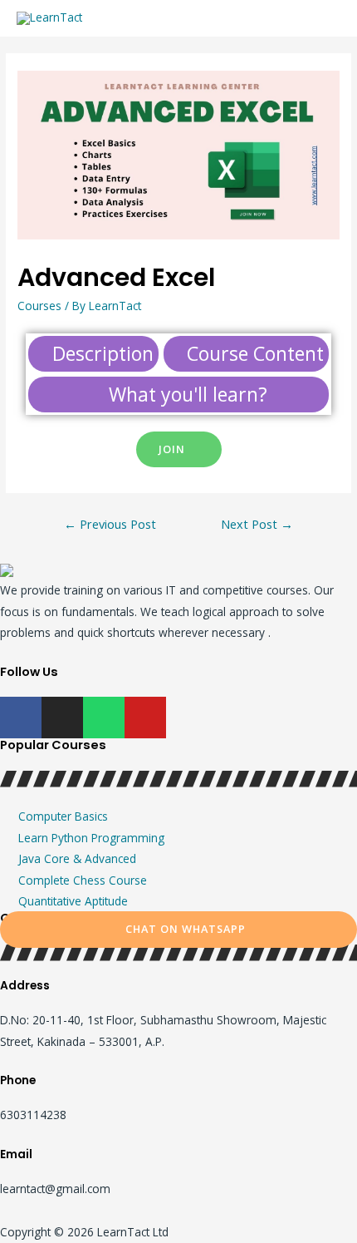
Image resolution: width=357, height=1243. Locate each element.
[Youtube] (145, 717)
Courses (39, 305)
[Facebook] (21, 717)
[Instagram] (62, 717)
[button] (179, 450)
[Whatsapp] (104, 717)
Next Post (257, 523)
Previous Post (110, 523)
